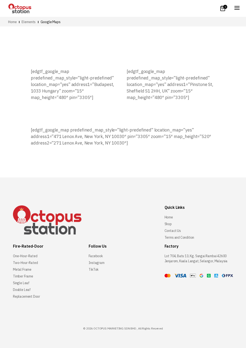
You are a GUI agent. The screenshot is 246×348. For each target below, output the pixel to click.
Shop (168, 224)
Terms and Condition (179, 237)
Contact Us (173, 231)
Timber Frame (23, 276)
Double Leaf (22, 290)
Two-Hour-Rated (25, 263)
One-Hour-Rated (25, 256)
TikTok (93, 269)
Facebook (96, 256)
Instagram (96, 263)
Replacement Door (26, 296)
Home (169, 217)
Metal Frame (22, 269)
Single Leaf (21, 283)
